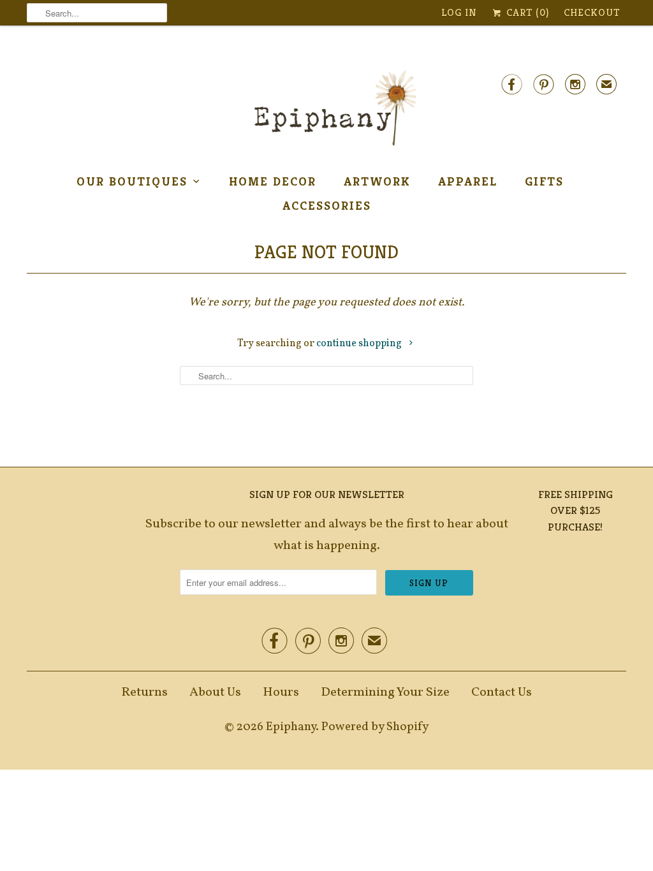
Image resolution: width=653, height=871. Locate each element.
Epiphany (291, 727)
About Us (215, 692)
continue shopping (360, 344)
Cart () (526, 12)
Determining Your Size (385, 692)
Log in (459, 12)
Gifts (544, 181)
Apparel (467, 181)
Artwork (377, 181)
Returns (144, 692)
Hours (281, 692)
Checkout (592, 12)
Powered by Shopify (375, 727)
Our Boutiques (132, 181)
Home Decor (272, 181)
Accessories (326, 205)
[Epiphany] (326, 108)
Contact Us (501, 692)
